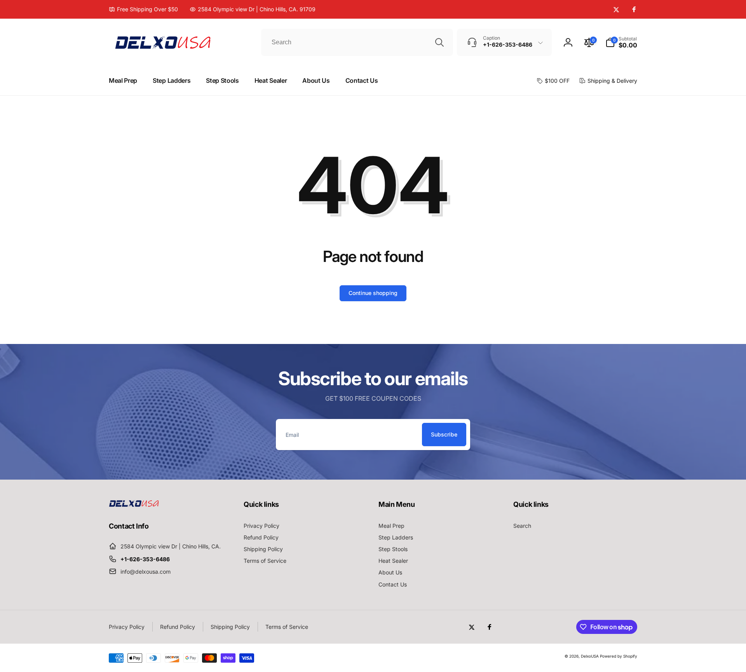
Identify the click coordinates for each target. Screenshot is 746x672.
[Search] (439, 42)
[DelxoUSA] (134, 504)
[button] (621, 42)
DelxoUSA (590, 656)
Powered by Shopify (618, 656)
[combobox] (357, 42)
